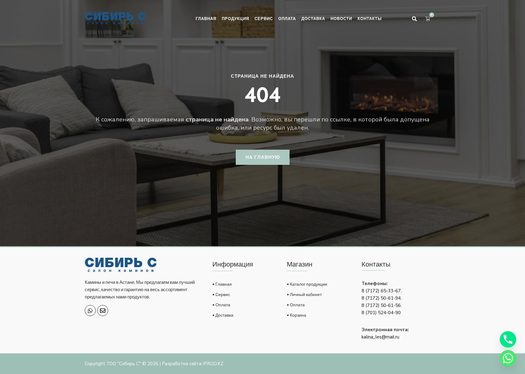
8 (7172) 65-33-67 (381, 291)
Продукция (235, 18)
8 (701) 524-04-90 (381, 313)
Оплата (287, 18)
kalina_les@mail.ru (380, 337)
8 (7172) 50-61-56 (381, 305)
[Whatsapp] (90, 310)
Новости (341, 18)
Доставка (313, 18)
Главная (206, 18)
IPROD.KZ (213, 364)
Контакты (370, 18)
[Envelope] (102, 310)
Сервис (264, 18)
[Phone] (508, 339)
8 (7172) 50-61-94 (381, 298)
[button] (414, 19)
